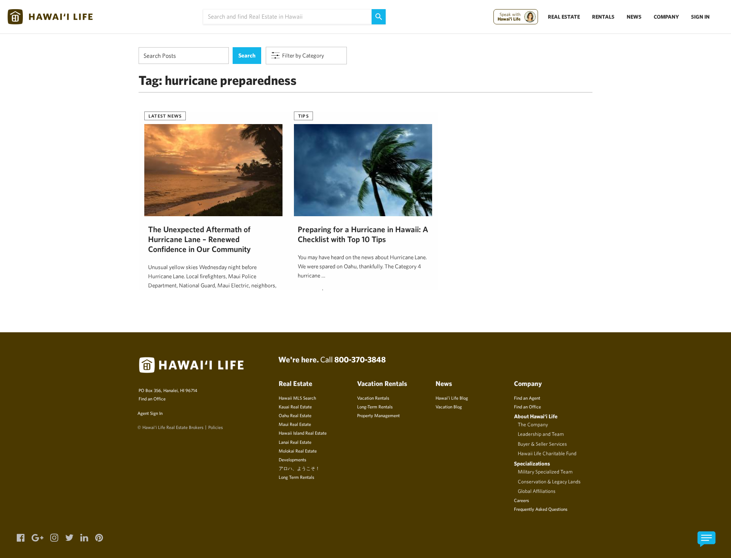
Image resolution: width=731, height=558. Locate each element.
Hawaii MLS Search (297, 397)
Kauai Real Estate (295, 406)
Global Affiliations (536, 491)
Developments (292, 459)
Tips (303, 115)
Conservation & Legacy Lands (549, 481)
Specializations (532, 463)
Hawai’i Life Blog (452, 397)
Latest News (165, 115)
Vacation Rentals (373, 397)
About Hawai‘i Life (535, 416)
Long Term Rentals (296, 477)
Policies (215, 427)
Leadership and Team (541, 434)
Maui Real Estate (295, 424)
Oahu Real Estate (295, 415)
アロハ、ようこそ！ (299, 468)
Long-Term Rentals (375, 406)
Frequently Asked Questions (540, 509)
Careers (521, 500)
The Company (533, 424)
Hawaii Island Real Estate (303, 432)
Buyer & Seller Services (542, 444)
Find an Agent (527, 397)
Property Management (378, 415)
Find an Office (152, 398)
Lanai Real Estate (295, 442)
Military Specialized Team (545, 472)
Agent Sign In (150, 413)
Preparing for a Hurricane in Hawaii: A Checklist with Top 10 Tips (363, 234)
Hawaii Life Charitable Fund (547, 453)
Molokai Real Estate (298, 450)
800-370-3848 (360, 359)
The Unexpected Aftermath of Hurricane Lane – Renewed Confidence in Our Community (199, 239)
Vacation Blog (449, 406)
